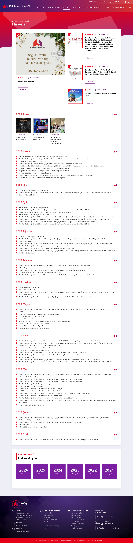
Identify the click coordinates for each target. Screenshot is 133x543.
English (129, 2)
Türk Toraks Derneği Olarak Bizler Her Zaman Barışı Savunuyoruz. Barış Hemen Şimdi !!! (48, 248)
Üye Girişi (74, 526)
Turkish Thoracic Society (51, 525)
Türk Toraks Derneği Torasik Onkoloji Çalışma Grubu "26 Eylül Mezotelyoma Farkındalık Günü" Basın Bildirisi (54, 210)
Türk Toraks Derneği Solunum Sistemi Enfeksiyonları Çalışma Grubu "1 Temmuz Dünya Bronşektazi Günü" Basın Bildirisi (58, 275)
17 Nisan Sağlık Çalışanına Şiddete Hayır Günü (34, 350)
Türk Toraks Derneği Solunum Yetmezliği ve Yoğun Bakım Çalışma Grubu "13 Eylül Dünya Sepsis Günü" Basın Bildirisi (57, 222)
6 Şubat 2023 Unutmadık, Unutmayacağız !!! (33, 427)
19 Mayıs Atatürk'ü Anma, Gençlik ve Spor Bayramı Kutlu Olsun (39, 314)
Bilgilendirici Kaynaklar (50, 519)
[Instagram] (118, 2)
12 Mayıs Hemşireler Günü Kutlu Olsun (31, 316)
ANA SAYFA (40, 7)
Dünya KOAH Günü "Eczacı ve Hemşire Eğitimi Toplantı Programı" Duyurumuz (44, 171)
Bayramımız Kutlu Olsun (26, 357)
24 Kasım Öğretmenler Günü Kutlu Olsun (32, 161)
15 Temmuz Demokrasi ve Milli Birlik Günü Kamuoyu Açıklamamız (40, 273)
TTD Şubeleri (75, 521)
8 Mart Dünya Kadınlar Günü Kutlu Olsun (32, 405)
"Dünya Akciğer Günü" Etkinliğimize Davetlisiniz (34, 215)
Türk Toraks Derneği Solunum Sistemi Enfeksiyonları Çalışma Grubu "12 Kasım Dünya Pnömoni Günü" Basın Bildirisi (56, 175)
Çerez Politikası (98, 540)
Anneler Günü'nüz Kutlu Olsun (28, 319)
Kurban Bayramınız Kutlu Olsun (29, 287)
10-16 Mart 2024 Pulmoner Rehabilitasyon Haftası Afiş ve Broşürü (41, 389)
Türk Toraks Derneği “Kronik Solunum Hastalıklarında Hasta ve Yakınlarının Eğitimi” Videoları (49, 398)
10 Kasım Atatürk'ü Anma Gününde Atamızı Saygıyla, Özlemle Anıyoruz (42, 178)
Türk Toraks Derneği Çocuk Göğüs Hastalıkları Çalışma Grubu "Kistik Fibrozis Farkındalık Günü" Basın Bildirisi (54, 224)
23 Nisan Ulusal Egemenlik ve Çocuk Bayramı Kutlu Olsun (37, 348)
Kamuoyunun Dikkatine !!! (27, 241)
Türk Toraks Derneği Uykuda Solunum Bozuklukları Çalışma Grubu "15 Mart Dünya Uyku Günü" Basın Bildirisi (54, 393)
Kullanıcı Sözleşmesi (66, 540)
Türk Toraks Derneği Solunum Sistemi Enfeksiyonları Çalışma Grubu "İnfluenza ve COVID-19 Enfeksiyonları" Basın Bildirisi (58, 439)
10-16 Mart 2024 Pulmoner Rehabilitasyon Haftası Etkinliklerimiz (40, 396)
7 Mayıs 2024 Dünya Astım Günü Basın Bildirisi (34, 323)
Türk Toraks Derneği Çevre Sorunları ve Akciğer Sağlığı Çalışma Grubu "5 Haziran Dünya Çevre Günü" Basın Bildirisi (56, 297)
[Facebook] (121, 2)
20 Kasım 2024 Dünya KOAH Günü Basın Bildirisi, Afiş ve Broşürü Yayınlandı (44, 168)
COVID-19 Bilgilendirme (26, 253)
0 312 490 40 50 (92, 2)
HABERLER (66, 7)
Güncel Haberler (49, 515)
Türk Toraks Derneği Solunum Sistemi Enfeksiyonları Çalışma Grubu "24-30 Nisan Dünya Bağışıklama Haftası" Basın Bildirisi (59, 341)
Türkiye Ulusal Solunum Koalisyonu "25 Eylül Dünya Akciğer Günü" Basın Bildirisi (45, 212)
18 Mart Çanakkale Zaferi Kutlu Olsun (31, 386)
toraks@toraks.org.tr (106, 2)
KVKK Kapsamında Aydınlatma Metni (83, 540)
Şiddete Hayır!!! (24, 425)
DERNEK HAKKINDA (54, 7)
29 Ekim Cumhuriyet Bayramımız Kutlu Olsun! (33, 190)
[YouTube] (116, 2)
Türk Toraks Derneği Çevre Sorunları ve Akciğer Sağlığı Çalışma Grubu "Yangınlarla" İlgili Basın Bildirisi (52, 270)
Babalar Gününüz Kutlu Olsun (28, 290)
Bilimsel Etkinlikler (76, 517)
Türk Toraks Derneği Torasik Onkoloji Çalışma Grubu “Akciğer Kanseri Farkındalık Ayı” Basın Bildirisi (51, 164)
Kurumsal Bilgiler (76, 513)
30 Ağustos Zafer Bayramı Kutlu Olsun (31, 236)
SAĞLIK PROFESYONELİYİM (114, 7)
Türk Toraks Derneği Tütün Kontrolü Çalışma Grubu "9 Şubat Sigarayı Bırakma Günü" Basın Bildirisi (51, 422)
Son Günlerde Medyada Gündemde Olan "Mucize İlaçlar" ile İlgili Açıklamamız (44, 157)
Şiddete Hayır (23, 268)
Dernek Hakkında (49, 513)
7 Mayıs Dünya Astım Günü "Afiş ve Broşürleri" (34, 326)
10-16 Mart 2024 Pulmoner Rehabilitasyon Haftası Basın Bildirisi (40, 391)
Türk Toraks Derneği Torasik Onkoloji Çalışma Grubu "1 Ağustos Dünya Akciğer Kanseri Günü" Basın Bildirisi (54, 265)
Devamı (22, 89)
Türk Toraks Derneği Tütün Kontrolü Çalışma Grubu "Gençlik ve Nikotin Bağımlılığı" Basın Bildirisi (50, 379)
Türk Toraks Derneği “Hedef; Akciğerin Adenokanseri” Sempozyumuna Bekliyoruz (45, 246)
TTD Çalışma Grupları (78, 519)
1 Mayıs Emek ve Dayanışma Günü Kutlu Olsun (34, 328)
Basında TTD (48, 517)
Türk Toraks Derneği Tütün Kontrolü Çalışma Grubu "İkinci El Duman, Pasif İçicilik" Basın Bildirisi (50, 355)
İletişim (46, 521)
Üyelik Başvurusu (76, 528)
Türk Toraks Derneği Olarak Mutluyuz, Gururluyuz (35, 384)
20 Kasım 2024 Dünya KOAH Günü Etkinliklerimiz (35, 173)
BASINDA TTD (77, 7)
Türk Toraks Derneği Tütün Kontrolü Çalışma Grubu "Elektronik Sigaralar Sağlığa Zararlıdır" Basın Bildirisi (53, 352)
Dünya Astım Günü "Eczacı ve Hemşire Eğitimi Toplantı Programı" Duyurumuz (44, 321)
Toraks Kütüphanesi (77, 523)
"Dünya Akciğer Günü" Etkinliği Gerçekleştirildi (33, 207)
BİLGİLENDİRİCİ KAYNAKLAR (93, 7)
